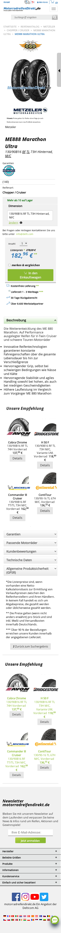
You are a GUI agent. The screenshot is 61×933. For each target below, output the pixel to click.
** (35, 254)
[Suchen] (55, 17)
